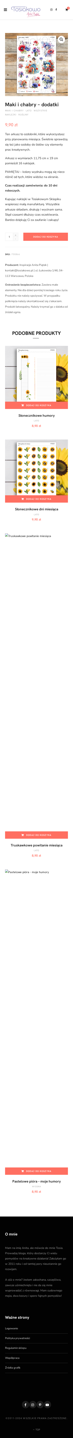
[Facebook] (25, 1404)
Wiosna (36, 1186)
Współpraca (12, 1358)
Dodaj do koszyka (45, 236)
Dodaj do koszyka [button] (39, 405)
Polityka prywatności (17, 1338)
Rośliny (23, 114)
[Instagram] (32, 1404)
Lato (29, 110)
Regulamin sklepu (15, 1348)
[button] (61, 39)
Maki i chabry (14, 110)
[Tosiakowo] (25, 9)
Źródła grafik (12, 1368)
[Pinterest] (40, 1404)
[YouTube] (47, 1404)
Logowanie (11, 1328)
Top (37, 1429)
